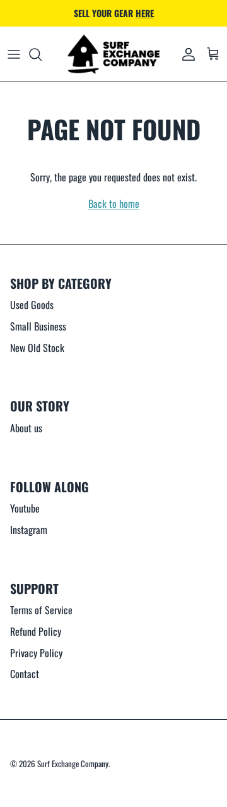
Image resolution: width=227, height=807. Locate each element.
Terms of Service (41, 609)
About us (26, 427)
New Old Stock (37, 347)
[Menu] (14, 54)
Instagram (28, 529)
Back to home (113, 203)
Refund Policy (35, 631)
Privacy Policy (36, 652)
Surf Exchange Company (72, 763)
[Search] (41, 54)
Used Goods (32, 304)
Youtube (25, 508)
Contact (24, 673)
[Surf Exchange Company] (113, 54)
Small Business (38, 326)
